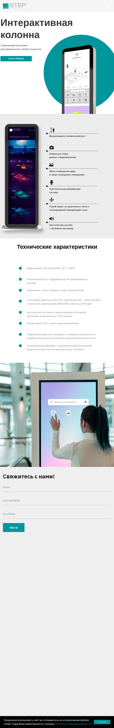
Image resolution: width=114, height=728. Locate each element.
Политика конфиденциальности (73, 723)
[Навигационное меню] (109, 5)
